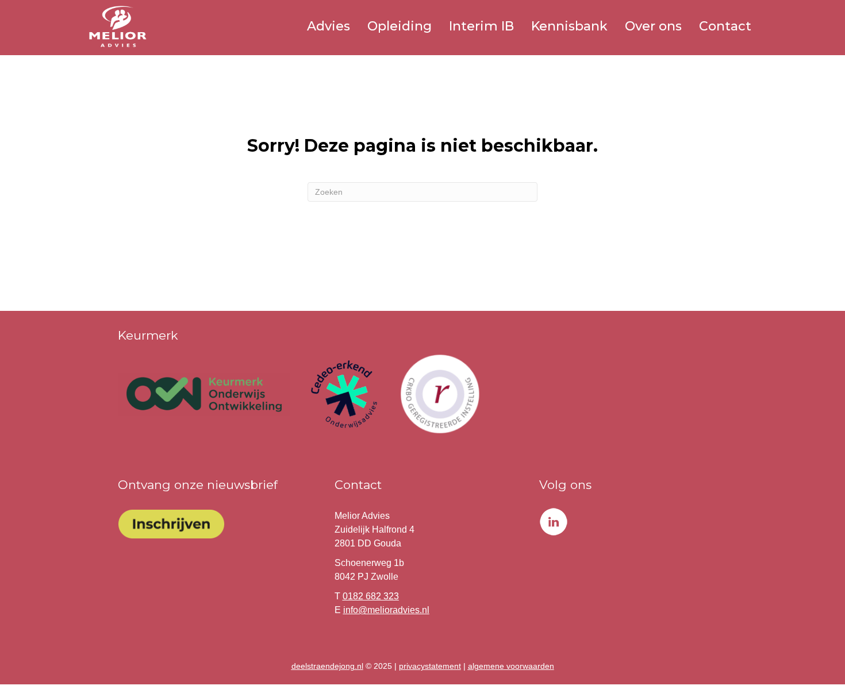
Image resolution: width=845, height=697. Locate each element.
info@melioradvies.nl (386, 610)
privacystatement (430, 666)
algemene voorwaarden (511, 666)
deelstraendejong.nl (327, 666)
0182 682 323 (371, 596)
